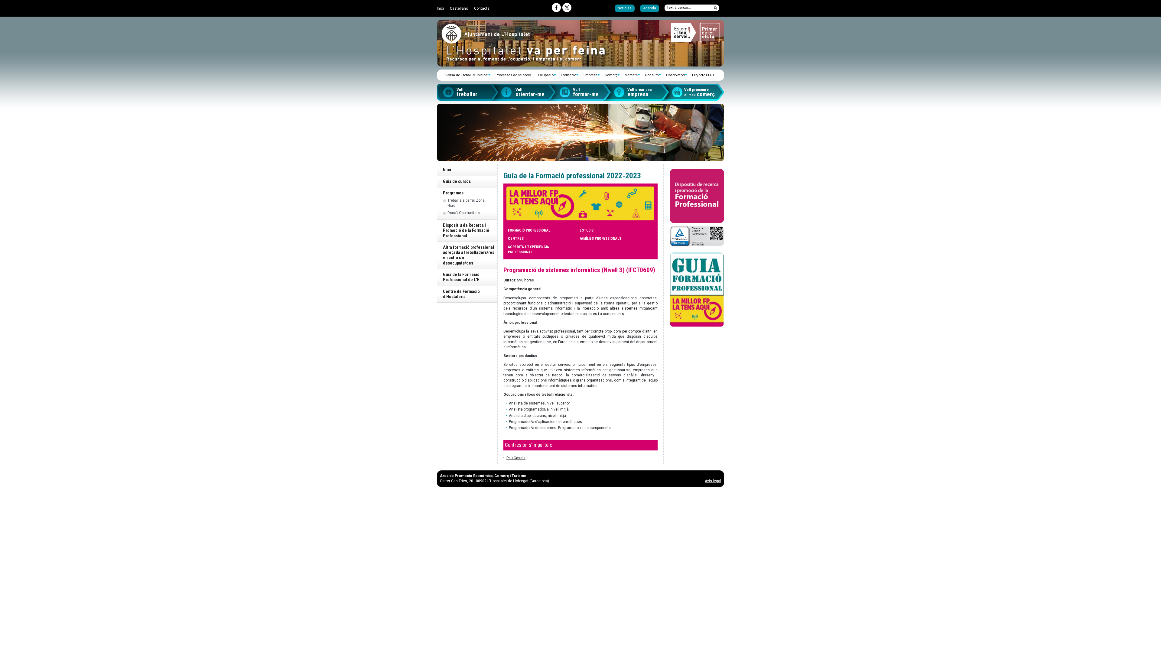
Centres (516, 238)
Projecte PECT (703, 75)
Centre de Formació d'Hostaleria (461, 294)
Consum (652, 75)
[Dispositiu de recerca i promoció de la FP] (697, 196)
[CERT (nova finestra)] (697, 236)
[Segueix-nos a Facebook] (556, 7)
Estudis (587, 230)
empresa (639, 92)
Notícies (625, 8)
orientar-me (530, 92)
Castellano (459, 8)
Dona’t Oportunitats (463, 213)
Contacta (481, 8)
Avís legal (713, 481)
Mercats (631, 75)
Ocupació (546, 75)
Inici (440, 8)
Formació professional (529, 230)
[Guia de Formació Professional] (697, 289)
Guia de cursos (457, 181)
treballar (467, 92)
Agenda (649, 8)
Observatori (675, 75)
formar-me (586, 92)
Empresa (590, 75)
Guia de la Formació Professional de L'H (461, 277)
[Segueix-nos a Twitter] (566, 7)
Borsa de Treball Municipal (466, 75)
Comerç (611, 75)
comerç (699, 92)
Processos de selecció (513, 75)
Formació (568, 75)
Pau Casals (515, 458)
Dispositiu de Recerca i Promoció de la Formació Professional (466, 231)
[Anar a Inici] (485, 41)
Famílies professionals (600, 238)
